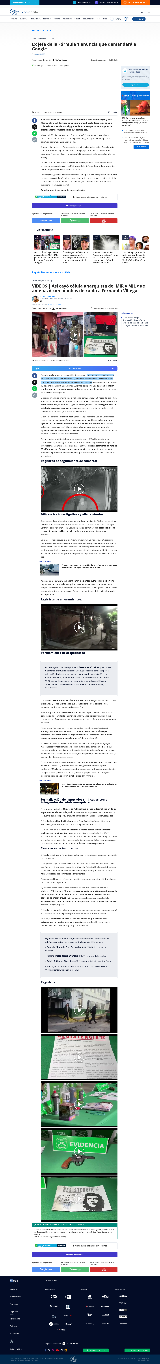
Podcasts (13, 19)
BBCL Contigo (102, 19)
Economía (47, 19)
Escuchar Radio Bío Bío (136, 2)
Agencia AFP (40, 54)
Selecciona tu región (21, 2)
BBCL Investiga (88, 19)
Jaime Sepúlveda (54, 305)
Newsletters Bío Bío (84, 2)
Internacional (35, 19)
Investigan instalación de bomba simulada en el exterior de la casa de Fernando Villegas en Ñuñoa (89, 785)
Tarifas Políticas (16, 1349)
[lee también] (50, 569)
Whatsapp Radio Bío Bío (139, 1350)
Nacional (23, 19)
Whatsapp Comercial (97, 1350)
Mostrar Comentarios (74, 206)
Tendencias (67, 19)
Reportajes (14, 1333)
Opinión (77, 19)
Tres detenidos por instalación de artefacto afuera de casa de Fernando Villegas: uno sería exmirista (89, 566)
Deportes (57, 19)
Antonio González (47, 296)
